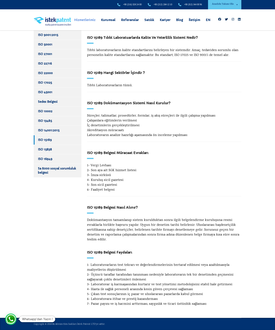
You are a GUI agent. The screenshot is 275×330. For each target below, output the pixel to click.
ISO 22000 (45, 73)
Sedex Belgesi (48, 101)
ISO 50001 (45, 44)
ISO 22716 (45, 63)
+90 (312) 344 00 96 (193, 5)
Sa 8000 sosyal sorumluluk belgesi (57, 170)
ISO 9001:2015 (48, 35)
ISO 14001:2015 (48, 130)
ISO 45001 (45, 92)
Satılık (149, 20)
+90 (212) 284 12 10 (163, 5)
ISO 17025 (45, 82)
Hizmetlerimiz (84, 20)
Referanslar (130, 20)
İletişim (194, 20)
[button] (10, 319)
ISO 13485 (45, 121)
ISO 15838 (45, 149)
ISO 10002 (45, 111)
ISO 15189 (45, 140)
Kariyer (165, 20)
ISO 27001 (45, 54)
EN (208, 20)
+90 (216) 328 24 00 (132, 5)
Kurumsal (108, 20)
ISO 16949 (45, 159)
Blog (179, 20)
